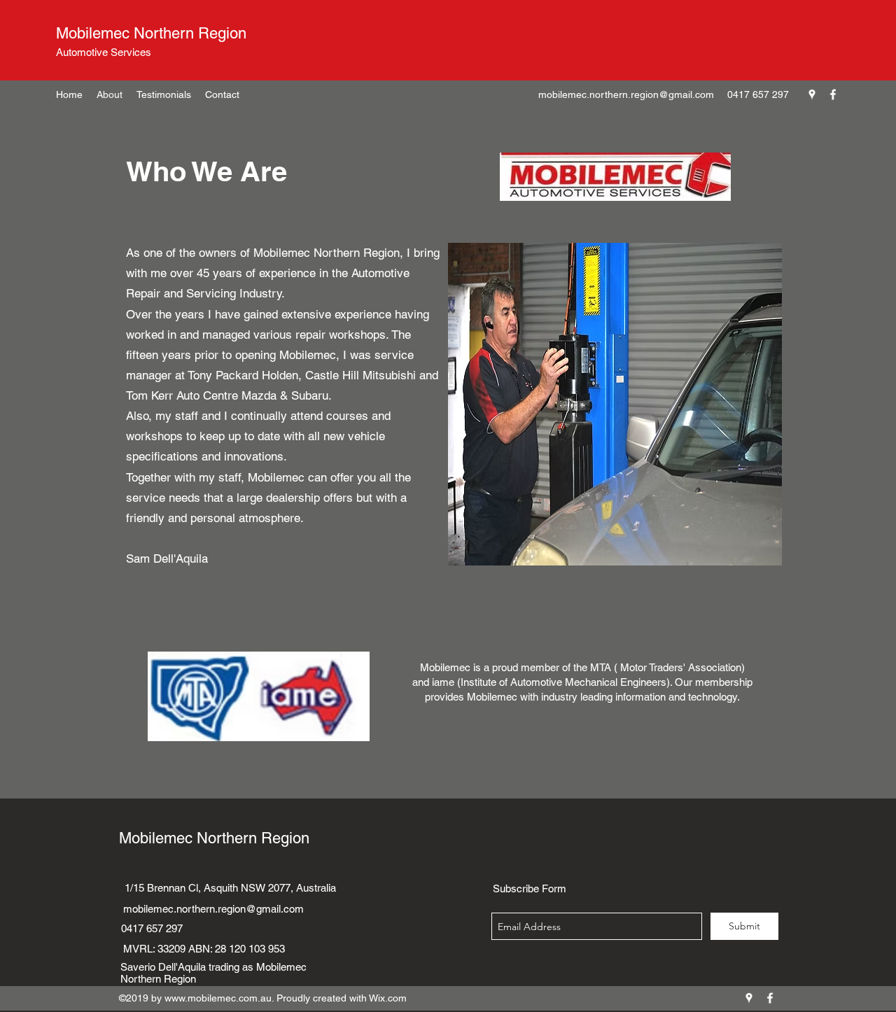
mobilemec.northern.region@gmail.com (626, 94)
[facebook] (833, 94)
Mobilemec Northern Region (151, 33)
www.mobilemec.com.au (218, 998)
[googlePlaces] (812, 94)
